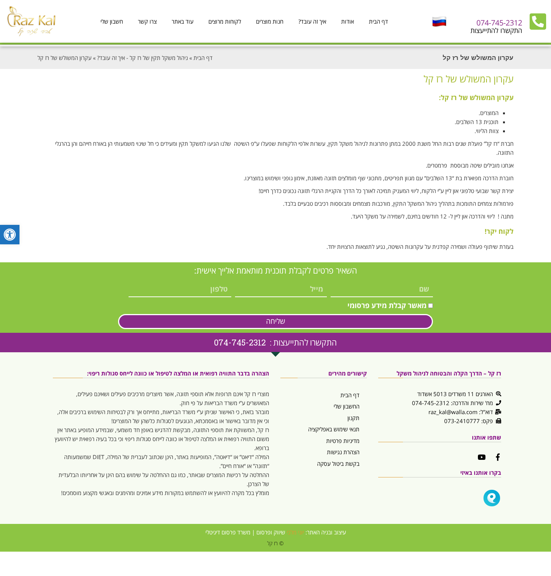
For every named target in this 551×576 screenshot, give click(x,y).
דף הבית (378, 21)
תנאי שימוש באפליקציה (333, 429)
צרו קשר (147, 21)
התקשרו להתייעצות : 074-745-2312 (275, 342)
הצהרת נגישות (343, 452)
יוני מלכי (295, 532)
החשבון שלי (346, 406)
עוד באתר (182, 21)
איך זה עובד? (312, 21)
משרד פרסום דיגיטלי (227, 532)
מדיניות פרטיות (342, 440)
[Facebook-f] (497, 457)
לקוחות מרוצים (224, 21)
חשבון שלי (111, 21)
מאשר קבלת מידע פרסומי (387, 305)
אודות (347, 21)
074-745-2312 (499, 23)
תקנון (353, 418)
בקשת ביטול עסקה (338, 463)
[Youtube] (481, 457)
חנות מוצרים (269, 21)
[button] (9, 234)
